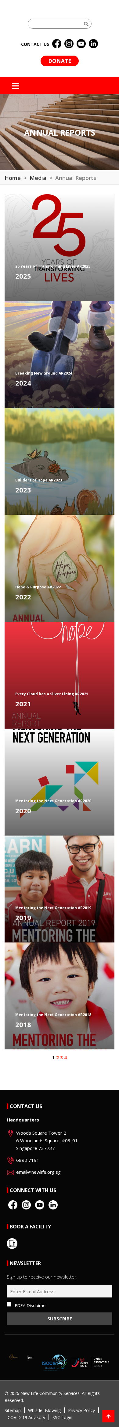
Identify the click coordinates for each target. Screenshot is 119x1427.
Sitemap (13, 1410)
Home (13, 177)
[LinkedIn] (93, 44)
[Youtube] (81, 44)
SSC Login (62, 1417)
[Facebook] (56, 44)
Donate (59, 60)
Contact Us (26, 1106)
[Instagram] (69, 44)
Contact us (35, 44)
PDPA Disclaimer (31, 1305)
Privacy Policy (81, 1410)
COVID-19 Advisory (26, 1417)
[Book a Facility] (12, 1243)
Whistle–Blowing (44, 1410)
